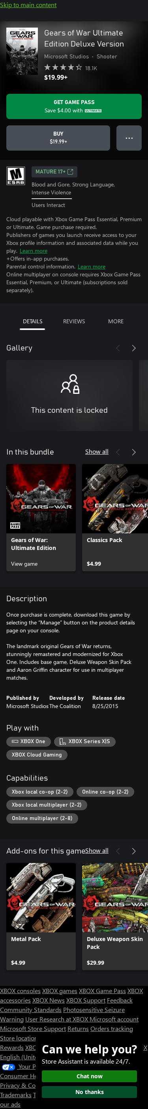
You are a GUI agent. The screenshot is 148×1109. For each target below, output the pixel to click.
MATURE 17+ (51, 172)
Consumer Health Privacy (34, 1076)
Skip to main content (28, 4)
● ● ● (129, 138)
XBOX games (59, 990)
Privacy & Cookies (25, 1085)
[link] (41, 517)
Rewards (12, 1047)
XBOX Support (85, 1000)
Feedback (120, 1000)
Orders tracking (111, 1028)
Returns (78, 1028)
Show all (97, 451)
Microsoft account (114, 1019)
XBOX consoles (20, 990)
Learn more (33, 250)
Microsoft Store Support (33, 1028)
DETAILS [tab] (32, 321)
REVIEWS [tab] (74, 321)
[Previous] (118, 348)
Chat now (90, 1076)
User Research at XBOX (57, 1019)
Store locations (20, 1038)
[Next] (134, 348)
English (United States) (31, 1057)
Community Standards (31, 1009)
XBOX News (48, 1000)
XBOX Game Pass (102, 990)
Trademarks (16, 1094)
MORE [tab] (116, 321)
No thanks (89, 1092)
